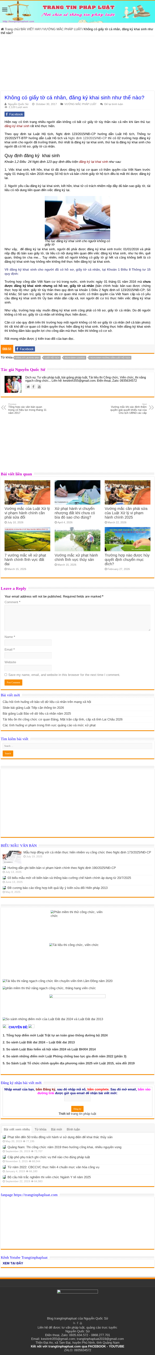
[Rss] (74, 1323)
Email (10, 649)
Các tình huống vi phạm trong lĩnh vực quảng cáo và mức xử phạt (49, 725)
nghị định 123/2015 (75, 358)
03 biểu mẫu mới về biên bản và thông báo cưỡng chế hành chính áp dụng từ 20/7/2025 (69, 878)
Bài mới (56, 1129)
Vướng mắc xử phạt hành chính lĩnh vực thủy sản (76, 557)
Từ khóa (40, 1129)
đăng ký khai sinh (17, 126)
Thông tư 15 (141, 269)
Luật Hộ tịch (43, 134)
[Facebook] (77, 1323)
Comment (12, 602)
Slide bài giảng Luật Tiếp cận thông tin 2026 (33, 708)
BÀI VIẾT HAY (31, 29)
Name (10, 637)
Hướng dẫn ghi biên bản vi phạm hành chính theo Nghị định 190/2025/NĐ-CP (62, 868)
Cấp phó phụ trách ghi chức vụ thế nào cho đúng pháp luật (49, 1157)
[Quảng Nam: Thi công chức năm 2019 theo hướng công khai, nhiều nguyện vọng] (4, 1147)
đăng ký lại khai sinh (93, 162)
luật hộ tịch (52, 358)
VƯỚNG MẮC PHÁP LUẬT (62, 29)
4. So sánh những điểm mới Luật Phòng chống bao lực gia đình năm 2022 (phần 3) (64, 1056)
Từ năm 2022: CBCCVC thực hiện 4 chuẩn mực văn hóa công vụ (53, 1167)
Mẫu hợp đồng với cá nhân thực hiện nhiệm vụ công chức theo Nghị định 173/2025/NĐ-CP (87, 852)
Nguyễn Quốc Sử (18, 104)
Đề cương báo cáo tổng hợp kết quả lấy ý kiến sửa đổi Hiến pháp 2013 (58, 888)
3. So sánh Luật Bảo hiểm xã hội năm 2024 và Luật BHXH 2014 (49, 1049)
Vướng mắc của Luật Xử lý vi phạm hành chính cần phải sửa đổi (27, 512)
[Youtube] (80, 1323)
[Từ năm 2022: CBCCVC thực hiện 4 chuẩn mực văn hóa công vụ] (4, 1167)
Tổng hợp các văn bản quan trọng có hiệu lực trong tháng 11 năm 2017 (27, 408)
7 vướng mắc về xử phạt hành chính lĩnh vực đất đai (25, 559)
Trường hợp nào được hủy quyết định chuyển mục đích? (127, 559)
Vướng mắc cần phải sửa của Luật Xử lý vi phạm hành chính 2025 (126, 512)
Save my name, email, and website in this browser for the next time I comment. (64, 675)
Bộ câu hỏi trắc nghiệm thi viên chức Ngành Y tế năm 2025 (49, 1177)
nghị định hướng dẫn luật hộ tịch (110, 358)
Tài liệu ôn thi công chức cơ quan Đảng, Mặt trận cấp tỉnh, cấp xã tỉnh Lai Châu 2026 (62, 719)
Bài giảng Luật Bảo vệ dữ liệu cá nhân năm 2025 (37, 713)
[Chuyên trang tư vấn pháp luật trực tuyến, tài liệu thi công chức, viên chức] (77, 12)
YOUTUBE (116, 1346)
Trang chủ (11, 29)
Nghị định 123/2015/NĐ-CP (87, 138)
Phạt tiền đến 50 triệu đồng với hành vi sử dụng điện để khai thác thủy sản (60, 1137)
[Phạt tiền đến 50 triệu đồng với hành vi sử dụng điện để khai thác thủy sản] (4, 1137)
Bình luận (73, 1129)
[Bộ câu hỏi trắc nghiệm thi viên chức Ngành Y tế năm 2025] (4, 1177)
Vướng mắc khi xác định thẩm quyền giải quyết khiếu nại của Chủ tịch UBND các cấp (128, 408)
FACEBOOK (96, 1346)
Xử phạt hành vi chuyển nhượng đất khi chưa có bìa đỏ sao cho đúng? (75, 512)
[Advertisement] (77, 64)
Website (10, 662)
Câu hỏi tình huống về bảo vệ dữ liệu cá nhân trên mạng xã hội (47, 702)
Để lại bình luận (113, 104)
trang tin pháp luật (83, 1114)
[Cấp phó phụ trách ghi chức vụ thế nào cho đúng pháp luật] (4, 1157)
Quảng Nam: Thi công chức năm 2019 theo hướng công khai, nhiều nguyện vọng (64, 1147)
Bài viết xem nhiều (17, 1129)
